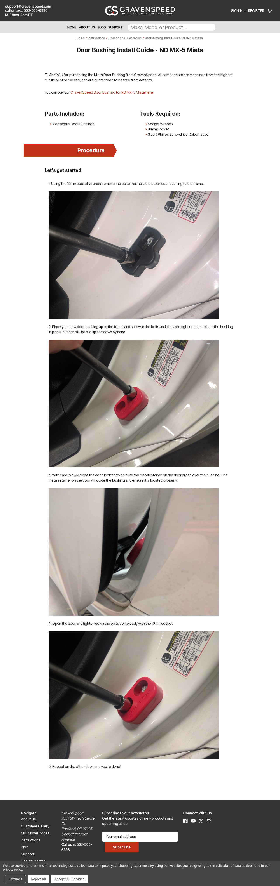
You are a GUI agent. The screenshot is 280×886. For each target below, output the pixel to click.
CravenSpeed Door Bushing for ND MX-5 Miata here (111, 92)
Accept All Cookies (69, 879)
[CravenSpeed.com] (140, 10)
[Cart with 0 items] (270, 11)
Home (71, 27)
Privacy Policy (12, 869)
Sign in (236, 10)
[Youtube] (193, 821)
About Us (87, 27)
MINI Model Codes (35, 833)
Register (256, 10)
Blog (102, 27)
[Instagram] (209, 821)
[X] (201, 821)
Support (115, 27)
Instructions (30, 840)
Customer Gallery (35, 826)
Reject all (38, 879)
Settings (15, 879)
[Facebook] (185, 821)
